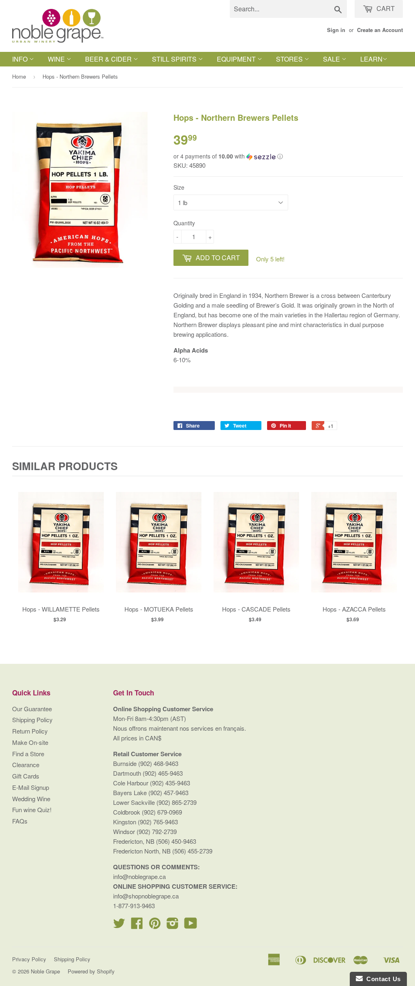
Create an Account (380, 30)
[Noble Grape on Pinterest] (155, 925)
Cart (385, 8)
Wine (57, 59)
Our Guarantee (32, 708)
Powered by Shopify (91, 971)
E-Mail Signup (30, 787)
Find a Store (28, 753)
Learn (371, 59)
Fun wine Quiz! (31, 809)
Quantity (184, 223)
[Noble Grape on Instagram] (173, 925)
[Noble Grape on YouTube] (190, 925)
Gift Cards (25, 776)
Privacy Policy (29, 959)
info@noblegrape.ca (139, 876)
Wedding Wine (31, 798)
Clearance (25, 764)
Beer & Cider (109, 59)
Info (20, 59)
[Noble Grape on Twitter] (119, 925)
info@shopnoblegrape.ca (146, 896)
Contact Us (382, 978)
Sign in (336, 30)
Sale (332, 59)
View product (61, 550)
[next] (395, 556)
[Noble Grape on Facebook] (137, 925)
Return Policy (30, 731)
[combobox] (288, 9)
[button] (288, 156)
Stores (290, 59)
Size (178, 187)
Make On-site (30, 742)
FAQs (20, 821)
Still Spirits (175, 59)
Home (19, 76)
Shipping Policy (32, 719)
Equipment (237, 59)
